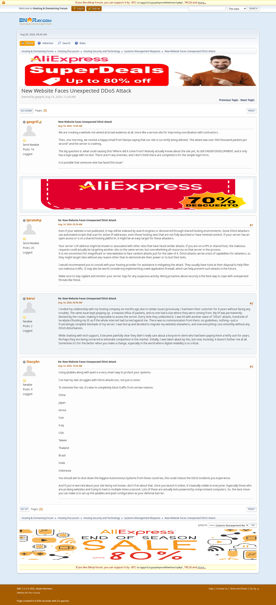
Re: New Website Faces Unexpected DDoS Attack (87, 220)
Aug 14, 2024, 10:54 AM (70, 365)
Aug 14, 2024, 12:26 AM (70, 125)
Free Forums (34, 593)
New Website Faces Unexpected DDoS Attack (85, 122)
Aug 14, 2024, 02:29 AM (70, 224)
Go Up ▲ (254, 588)
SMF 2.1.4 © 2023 (26, 588)
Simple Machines (44, 588)
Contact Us (222, 588)
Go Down (26, 110)
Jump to (202, 525)
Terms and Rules (238, 588)
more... (202, 2)
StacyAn (33, 361)
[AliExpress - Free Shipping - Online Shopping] (138, 85)
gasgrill (32, 121)
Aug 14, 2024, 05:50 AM (70, 302)
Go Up (24, 509)
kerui (30, 298)
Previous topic (228, 100)
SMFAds (20, 593)
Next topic (247, 100)
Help (211, 588)
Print (251, 110)
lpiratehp (33, 220)
